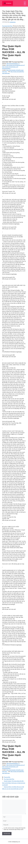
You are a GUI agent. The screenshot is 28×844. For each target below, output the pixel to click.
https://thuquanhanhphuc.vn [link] (13, 63)
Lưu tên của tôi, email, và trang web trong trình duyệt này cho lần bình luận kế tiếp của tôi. (14, 828)
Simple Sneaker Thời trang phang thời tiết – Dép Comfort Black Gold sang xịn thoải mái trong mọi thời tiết (13, 782)
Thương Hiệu (7, 777)
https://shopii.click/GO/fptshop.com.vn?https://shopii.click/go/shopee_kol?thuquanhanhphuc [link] (13, 67)
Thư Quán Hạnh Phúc (7, 26)
